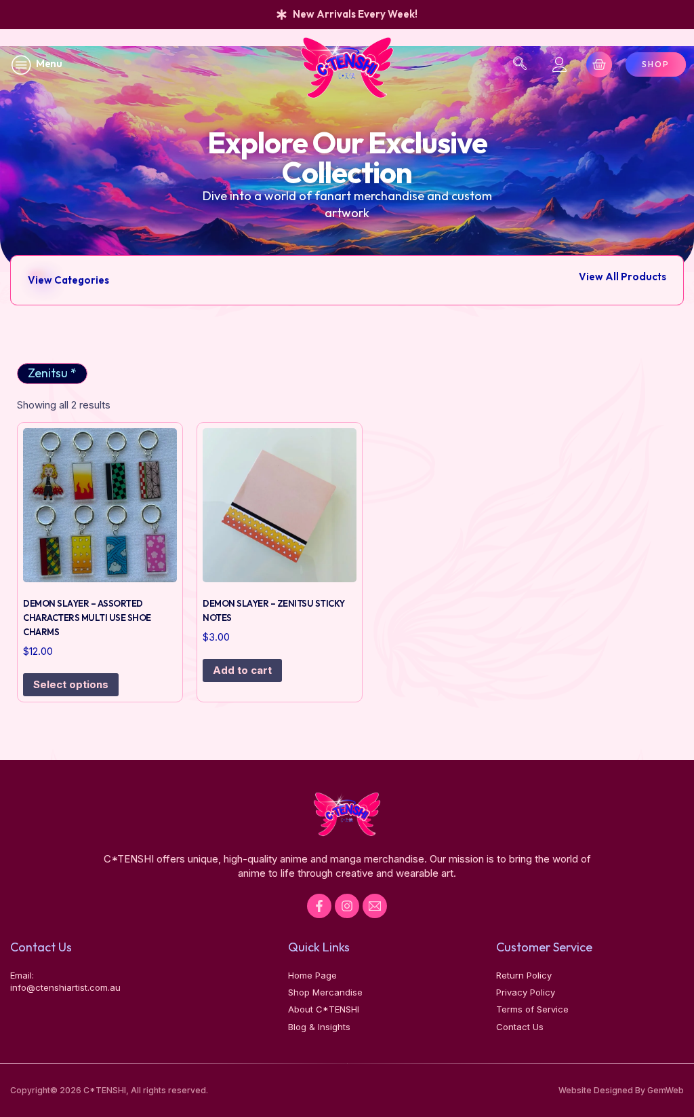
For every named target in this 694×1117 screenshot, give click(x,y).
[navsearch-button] (519, 64)
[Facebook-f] (319, 906)
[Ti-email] (375, 906)
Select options (70, 684)
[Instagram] (347, 906)
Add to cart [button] (242, 670)
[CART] (599, 64)
